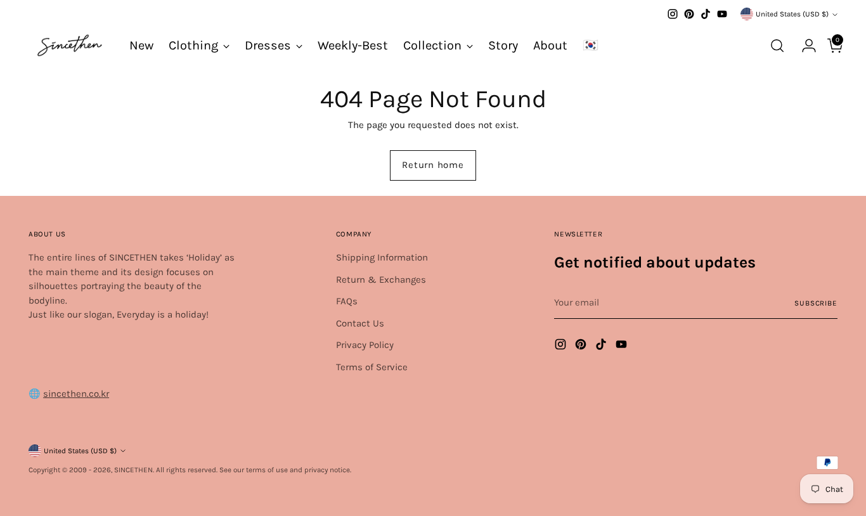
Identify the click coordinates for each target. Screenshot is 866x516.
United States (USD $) (792, 14)
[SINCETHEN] (70, 45)
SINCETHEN (133, 469)
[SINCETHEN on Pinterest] (689, 14)
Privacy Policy (365, 345)
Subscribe (815, 303)
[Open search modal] (777, 45)
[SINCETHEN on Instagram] (672, 14)
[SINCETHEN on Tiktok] (705, 14)
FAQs (347, 301)
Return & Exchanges (381, 279)
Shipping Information (382, 257)
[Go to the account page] (804, 45)
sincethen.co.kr (76, 393)
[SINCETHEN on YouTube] (722, 14)
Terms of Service (372, 367)
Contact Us (360, 323)
